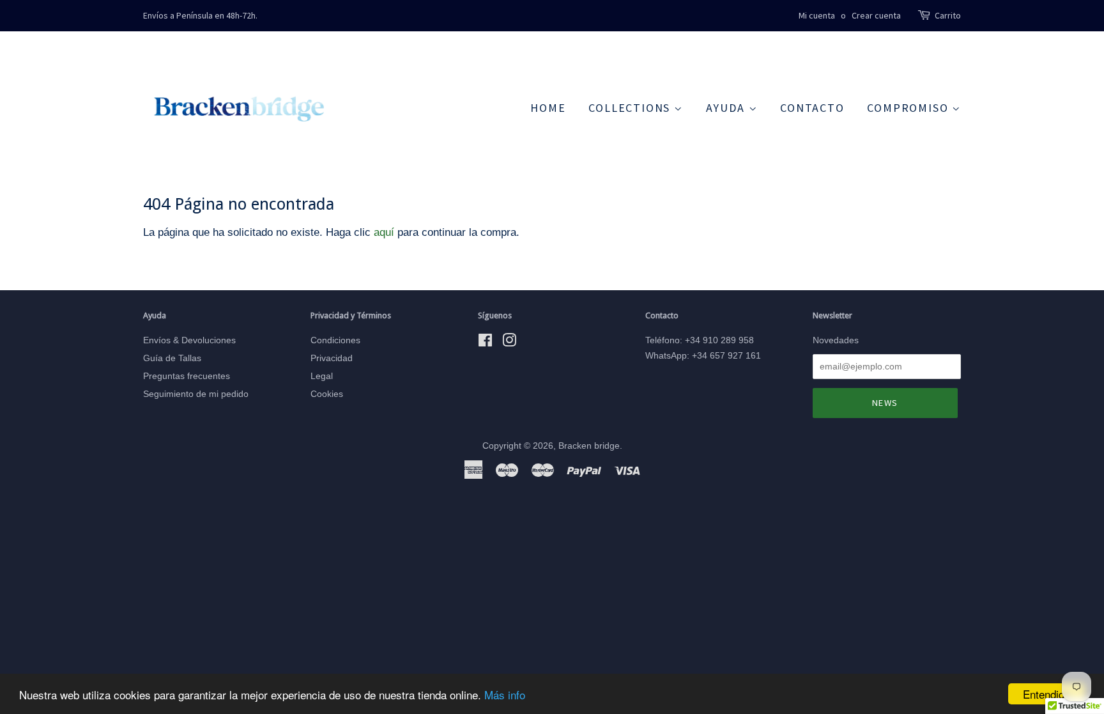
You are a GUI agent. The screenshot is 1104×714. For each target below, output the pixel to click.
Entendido (1046, 694)
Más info (504, 694)
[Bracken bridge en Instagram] (509, 343)
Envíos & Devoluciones (189, 340)
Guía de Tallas (172, 358)
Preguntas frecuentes (186, 376)
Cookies (326, 394)
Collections (631, 107)
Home (547, 107)
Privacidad (331, 358)
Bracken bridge (589, 445)
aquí (384, 232)
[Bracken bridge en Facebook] (485, 343)
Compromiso (909, 107)
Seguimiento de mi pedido (196, 394)
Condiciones (335, 340)
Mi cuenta (817, 15)
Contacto (812, 107)
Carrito (948, 15)
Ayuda (727, 107)
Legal (321, 376)
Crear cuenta (876, 15)
